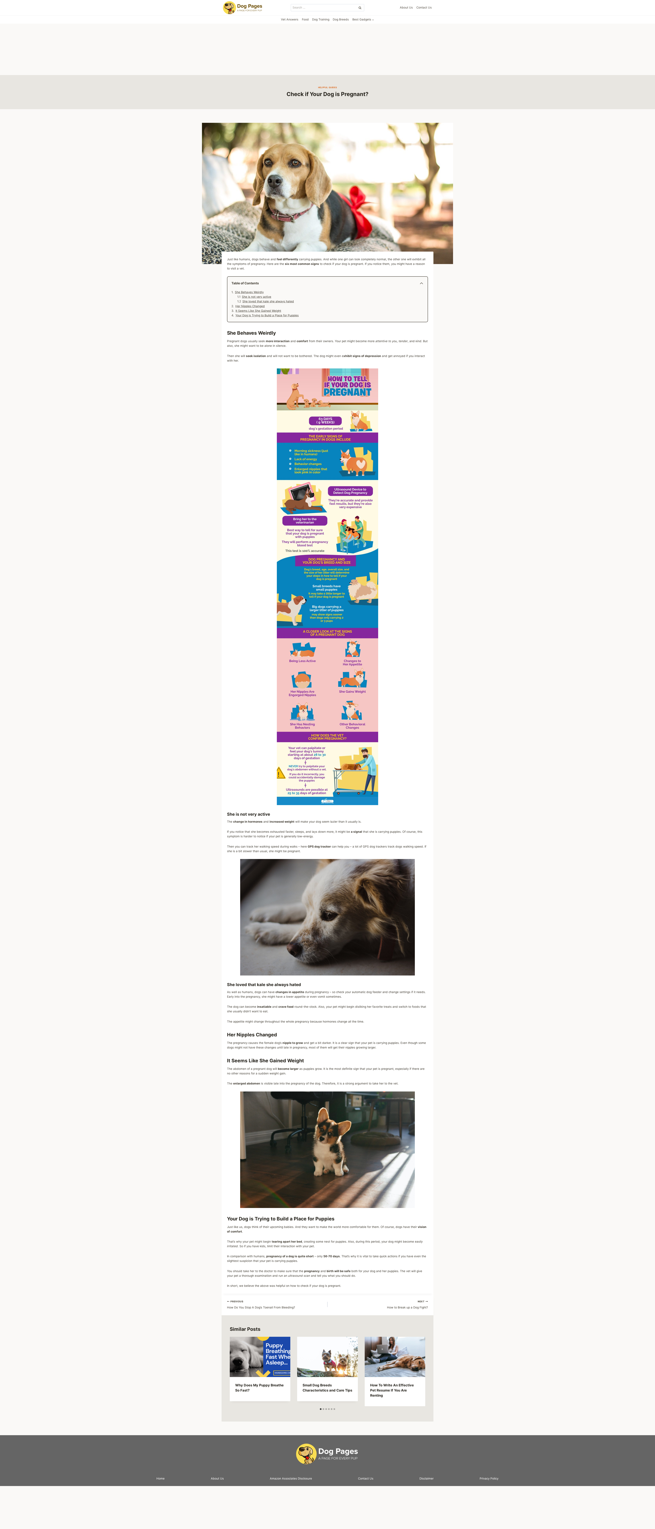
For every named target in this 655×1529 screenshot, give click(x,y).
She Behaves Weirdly (249, 292)
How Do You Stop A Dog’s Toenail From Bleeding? (261, 1304)
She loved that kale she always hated (268, 301)
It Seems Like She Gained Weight (258, 310)
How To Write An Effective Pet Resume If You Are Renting (392, 1390)
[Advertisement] (327, 49)
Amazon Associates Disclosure (291, 1478)
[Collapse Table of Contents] (421, 283)
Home (160, 1478)
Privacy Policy (489, 1478)
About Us (406, 7)
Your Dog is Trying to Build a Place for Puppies (267, 315)
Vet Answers (289, 19)
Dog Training (320, 19)
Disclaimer (426, 1478)
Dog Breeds (341, 19)
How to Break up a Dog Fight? (407, 1304)
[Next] (419, 1371)
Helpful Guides (327, 87)
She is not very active (256, 296)
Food (305, 19)
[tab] (321, 1409)
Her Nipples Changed (250, 306)
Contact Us (424, 7)
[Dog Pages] (243, 7)
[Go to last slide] (235, 1371)
